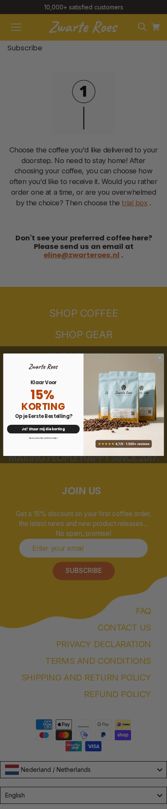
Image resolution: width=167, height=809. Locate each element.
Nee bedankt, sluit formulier (43, 437)
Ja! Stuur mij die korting (43, 428)
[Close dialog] (159, 357)
